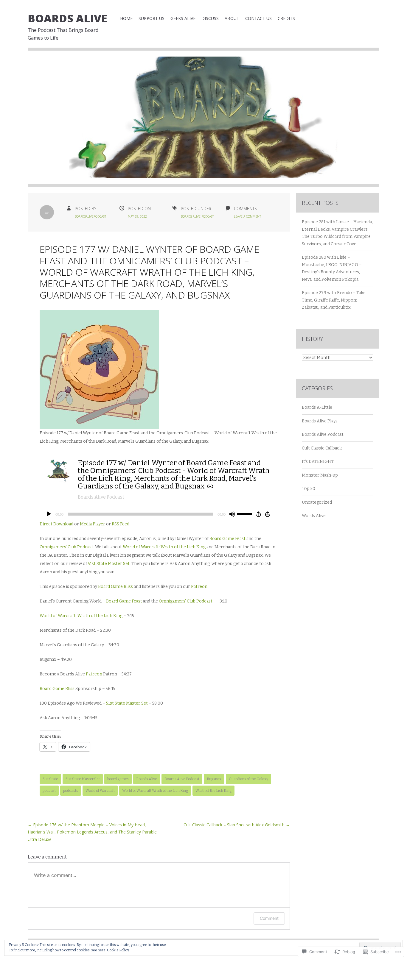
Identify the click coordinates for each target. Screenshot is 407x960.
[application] (159, 514)
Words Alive (314, 515)
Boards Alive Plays (320, 421)
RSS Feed (120, 524)
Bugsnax (214, 779)
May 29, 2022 (137, 216)
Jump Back (258, 514)
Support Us (151, 18)
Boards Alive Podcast (197, 216)
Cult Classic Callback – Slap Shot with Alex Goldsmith (237, 825)
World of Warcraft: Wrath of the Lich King (164, 547)
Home (126, 18)
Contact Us (258, 18)
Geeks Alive (182, 18)
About (232, 18)
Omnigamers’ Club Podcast (66, 547)
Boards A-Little (317, 407)
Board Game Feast (227, 538)
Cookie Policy (118, 950)
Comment (269, 918)
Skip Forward (268, 514)
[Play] (49, 514)
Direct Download (56, 524)
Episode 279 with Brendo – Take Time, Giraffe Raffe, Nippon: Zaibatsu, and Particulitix (334, 300)
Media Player (92, 524)
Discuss (210, 18)
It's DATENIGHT (318, 461)
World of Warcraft (100, 791)
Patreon (199, 586)
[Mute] (232, 514)
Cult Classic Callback (322, 448)
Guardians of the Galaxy (248, 779)
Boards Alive (67, 18)
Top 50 (308, 488)
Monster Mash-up (320, 475)
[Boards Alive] (203, 122)
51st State (50, 779)
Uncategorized (317, 502)
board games (118, 779)
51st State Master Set (109, 563)
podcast (49, 791)
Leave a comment (247, 216)
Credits (286, 18)
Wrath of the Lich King (213, 791)
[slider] (245, 513)
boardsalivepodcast (90, 216)
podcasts (70, 791)
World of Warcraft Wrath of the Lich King (155, 791)
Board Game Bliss (115, 586)
